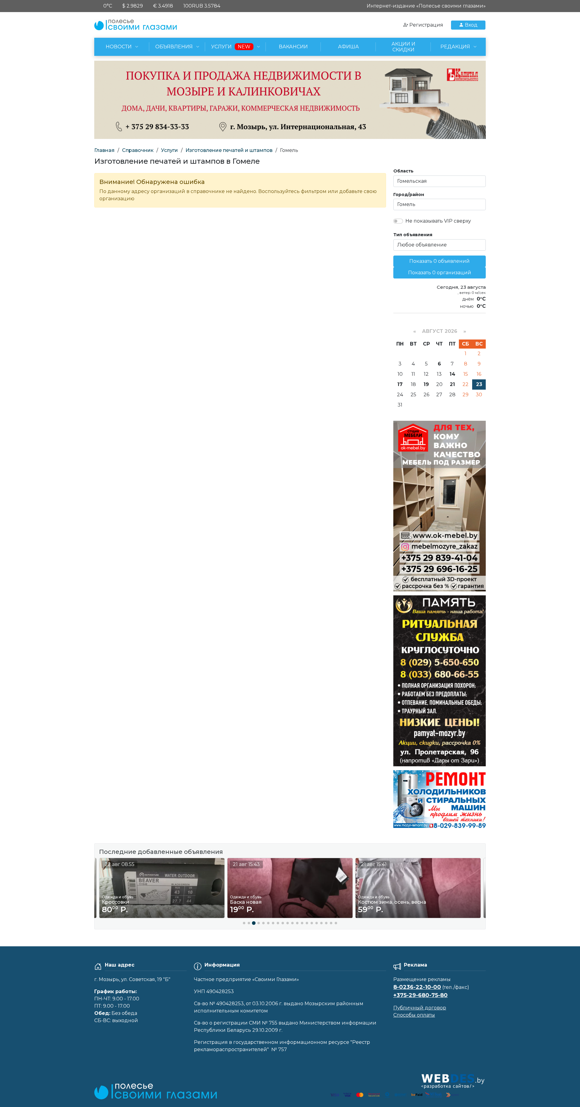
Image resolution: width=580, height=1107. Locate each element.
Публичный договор (419, 1008)
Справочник (137, 150)
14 (452, 374)
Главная (104, 150)
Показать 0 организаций (439, 272)
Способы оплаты (414, 1015)
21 (452, 384)
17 (400, 384)
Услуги (169, 150)
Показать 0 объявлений (439, 261)
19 (426, 384)
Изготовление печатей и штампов (228, 150)
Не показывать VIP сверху (438, 221)
